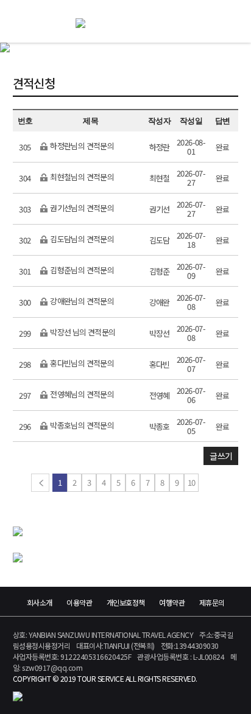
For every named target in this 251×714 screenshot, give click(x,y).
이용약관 (79, 602)
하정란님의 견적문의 (81, 146)
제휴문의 (212, 602)
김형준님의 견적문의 (81, 270)
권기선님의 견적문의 (81, 208)
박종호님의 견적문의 (81, 426)
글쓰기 (221, 456)
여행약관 (172, 602)
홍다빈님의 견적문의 (81, 364)
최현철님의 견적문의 (81, 177)
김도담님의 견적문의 (81, 239)
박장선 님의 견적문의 (82, 332)
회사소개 (39, 602)
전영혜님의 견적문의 (81, 395)
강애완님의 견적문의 (81, 301)
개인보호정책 (126, 602)
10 (192, 482)
